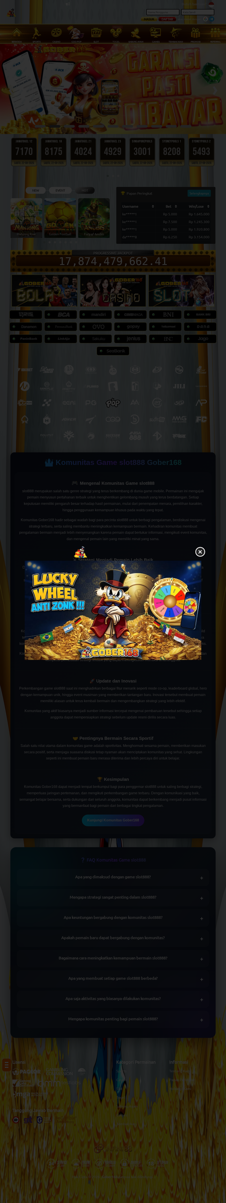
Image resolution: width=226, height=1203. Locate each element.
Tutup (200, 552)
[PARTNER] (113, 610)
